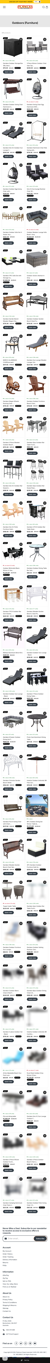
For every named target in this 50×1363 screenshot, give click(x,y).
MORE (36, 1)
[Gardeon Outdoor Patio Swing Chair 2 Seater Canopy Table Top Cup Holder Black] (37, 1187)
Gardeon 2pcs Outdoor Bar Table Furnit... (35, 907)
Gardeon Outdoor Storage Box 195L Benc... (13, 64)
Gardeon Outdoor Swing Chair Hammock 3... (13, 106)
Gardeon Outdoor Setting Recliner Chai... (35, 948)
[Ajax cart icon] (46, 7)
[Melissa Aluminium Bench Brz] (13, 636)
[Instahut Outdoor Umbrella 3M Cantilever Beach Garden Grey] (37, 1016)
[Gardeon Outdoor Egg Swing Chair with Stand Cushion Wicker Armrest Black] (13, 173)
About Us (6, 1297)
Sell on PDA (7, 1281)
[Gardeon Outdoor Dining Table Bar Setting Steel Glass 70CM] (37, 552)
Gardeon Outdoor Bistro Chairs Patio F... (11, 992)
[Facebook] (16, 1343)
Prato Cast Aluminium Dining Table (36, 738)
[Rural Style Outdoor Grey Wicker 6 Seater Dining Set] (37, 1057)
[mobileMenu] (4, 7)
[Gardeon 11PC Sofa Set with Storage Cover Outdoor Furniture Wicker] (13, 259)
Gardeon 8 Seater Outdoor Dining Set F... (11, 738)
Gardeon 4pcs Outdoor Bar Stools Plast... (36, 487)
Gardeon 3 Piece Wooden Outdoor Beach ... (11, 444)
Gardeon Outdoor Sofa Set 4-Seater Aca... (12, 233)
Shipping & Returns (9, 1305)
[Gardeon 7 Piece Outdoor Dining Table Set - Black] (37, 678)
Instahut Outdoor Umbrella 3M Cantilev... (37, 1033)
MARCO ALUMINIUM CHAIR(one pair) (10, 361)
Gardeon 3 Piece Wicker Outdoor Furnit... (11, 1161)
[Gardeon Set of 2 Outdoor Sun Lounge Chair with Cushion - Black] (13, 132)
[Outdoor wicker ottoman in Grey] (37, 259)
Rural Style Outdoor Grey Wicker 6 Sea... (35, 1074)
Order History (7, 1254)
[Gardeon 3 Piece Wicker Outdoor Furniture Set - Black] (13, 1143)
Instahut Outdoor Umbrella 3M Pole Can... (37, 782)
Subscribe (40, 1239)
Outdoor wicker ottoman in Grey (35, 277)
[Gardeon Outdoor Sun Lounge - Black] (37, 636)
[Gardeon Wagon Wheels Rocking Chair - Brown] (13, 385)
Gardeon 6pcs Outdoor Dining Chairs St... (36, 992)
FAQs (5, 1265)
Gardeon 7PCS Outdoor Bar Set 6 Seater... (12, 613)
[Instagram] (25, 1343)
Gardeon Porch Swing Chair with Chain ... (12, 823)
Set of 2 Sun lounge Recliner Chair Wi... (36, 190)
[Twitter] (21, 1343)
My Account (7, 1251)
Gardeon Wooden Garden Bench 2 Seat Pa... (35, 613)
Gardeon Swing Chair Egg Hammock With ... (35, 106)
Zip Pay (5, 1278)
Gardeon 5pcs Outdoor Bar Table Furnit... (35, 444)
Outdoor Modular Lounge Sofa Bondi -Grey (37, 233)
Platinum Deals (21, 1352)
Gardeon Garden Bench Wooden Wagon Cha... (10, 320)
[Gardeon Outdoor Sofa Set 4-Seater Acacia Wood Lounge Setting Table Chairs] (13, 216)
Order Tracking (8, 1257)
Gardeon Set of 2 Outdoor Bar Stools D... (12, 487)
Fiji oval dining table (9, 1116)
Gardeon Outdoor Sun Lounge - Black (36, 654)
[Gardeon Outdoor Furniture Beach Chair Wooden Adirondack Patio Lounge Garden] (37, 385)
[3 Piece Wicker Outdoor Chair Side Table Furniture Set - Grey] (37, 47)
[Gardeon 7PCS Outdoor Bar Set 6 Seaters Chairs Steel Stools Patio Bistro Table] (13, 595)
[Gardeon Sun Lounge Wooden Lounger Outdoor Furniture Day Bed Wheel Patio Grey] (37, 344)
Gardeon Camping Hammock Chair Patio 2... (12, 1204)
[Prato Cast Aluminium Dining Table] (37, 721)
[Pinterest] (30, 1343)
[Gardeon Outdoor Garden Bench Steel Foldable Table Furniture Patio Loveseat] (37, 303)
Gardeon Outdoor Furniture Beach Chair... (36, 402)
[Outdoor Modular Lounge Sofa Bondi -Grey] (37, 216)
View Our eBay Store (10, 1284)
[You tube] (35, 1343)
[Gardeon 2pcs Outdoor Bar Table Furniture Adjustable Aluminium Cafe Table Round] (37, 890)
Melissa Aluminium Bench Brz (13, 653)
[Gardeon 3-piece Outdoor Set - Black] (13, 1016)
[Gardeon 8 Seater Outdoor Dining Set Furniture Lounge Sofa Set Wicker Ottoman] (13, 721)
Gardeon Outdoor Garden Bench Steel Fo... (35, 320)
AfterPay (6, 1275)
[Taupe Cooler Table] (13, 890)
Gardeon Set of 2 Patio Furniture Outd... (10, 528)
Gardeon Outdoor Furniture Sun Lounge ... (12, 948)
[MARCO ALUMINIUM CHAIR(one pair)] (13, 344)
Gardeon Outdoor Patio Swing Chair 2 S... (36, 1204)
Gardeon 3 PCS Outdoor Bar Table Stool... (36, 528)
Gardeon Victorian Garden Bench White (11, 782)
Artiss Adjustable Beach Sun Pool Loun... (12, 1074)
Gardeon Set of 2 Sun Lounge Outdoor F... (36, 1117)
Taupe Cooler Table (9, 906)
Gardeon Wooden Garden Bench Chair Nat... (11, 866)
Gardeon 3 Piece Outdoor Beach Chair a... (35, 1161)
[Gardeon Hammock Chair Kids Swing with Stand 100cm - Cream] (37, 132)
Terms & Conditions (10, 1302)
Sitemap (5, 1308)
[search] (43, 7)
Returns (5, 1262)
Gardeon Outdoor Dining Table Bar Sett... (37, 569)
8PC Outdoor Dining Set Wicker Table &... (34, 823)
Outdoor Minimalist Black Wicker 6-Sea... (11, 569)
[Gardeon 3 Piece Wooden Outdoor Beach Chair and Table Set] (13, 426)
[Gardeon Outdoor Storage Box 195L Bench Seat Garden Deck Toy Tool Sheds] (13, 47)
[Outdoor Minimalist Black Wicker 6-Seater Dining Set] (13, 552)
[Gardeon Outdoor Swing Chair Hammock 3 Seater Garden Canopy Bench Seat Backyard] (13, 88)
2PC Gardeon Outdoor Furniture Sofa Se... (34, 866)
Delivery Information (10, 1260)
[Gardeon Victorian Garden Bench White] (13, 764)
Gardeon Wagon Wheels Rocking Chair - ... (11, 402)
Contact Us (7, 1311)
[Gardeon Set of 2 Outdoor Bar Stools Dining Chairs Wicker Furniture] (13, 470)
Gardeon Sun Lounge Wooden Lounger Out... (36, 361)
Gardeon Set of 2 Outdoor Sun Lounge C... (13, 149)
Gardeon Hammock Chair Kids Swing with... (37, 149)
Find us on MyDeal (9, 1287)
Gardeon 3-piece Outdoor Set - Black (12, 1033)
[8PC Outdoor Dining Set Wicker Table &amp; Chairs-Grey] (37, 805)
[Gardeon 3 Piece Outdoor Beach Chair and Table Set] (37, 1143)
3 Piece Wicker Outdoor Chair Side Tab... (37, 64)
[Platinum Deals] (25, 7)
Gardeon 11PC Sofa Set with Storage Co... (12, 277)
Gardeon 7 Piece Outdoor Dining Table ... (35, 695)
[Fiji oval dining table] (13, 1100)
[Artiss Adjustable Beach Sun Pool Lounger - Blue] (13, 1057)
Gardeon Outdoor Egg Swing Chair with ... (12, 190)
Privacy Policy (7, 1299)
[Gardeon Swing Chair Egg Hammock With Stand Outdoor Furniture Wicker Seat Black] (37, 88)
